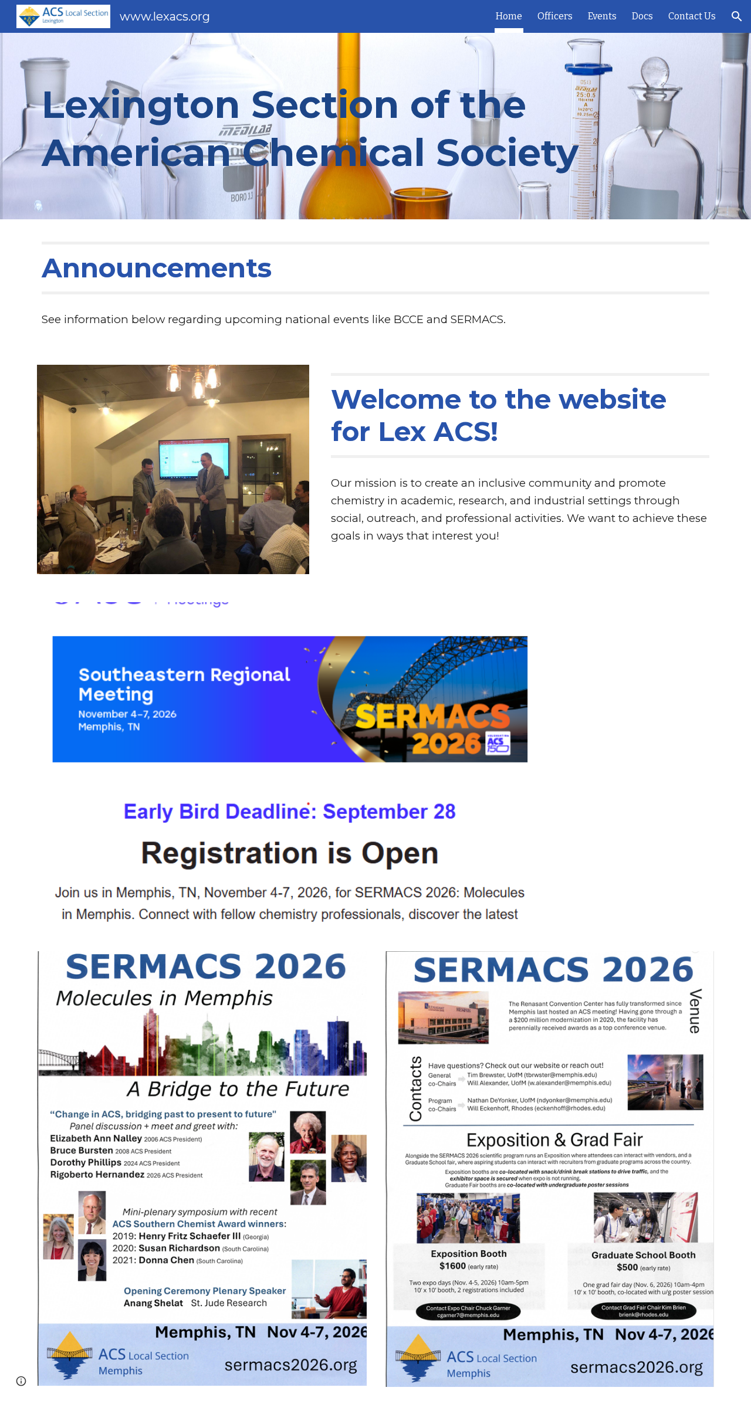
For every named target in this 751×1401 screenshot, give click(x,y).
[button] (737, 16)
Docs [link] (642, 16)
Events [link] (602, 16)
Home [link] (509, 16)
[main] (317, 126)
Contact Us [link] (692, 16)
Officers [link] (555, 16)
